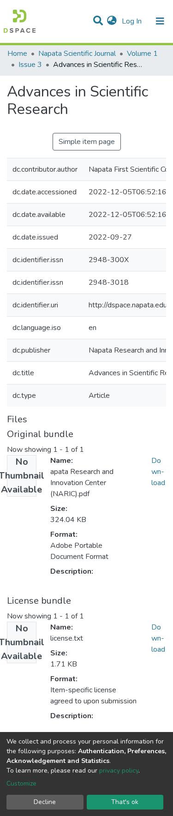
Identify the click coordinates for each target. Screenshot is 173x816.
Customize (21, 783)
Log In (132, 21)
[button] (112, 21)
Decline (45, 802)
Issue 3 (30, 65)
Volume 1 (142, 53)
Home (17, 53)
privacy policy (118, 770)
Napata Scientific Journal (77, 53)
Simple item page (87, 142)
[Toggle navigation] (160, 21)
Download (158, 472)
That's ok (124, 802)
